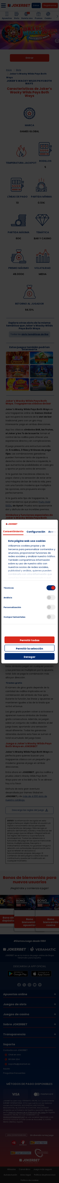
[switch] (50, 597)
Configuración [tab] (35, 531)
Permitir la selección (29, 648)
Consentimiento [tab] (13, 531)
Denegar (29, 657)
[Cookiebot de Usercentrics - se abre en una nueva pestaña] (42, 524)
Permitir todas (29, 640)
